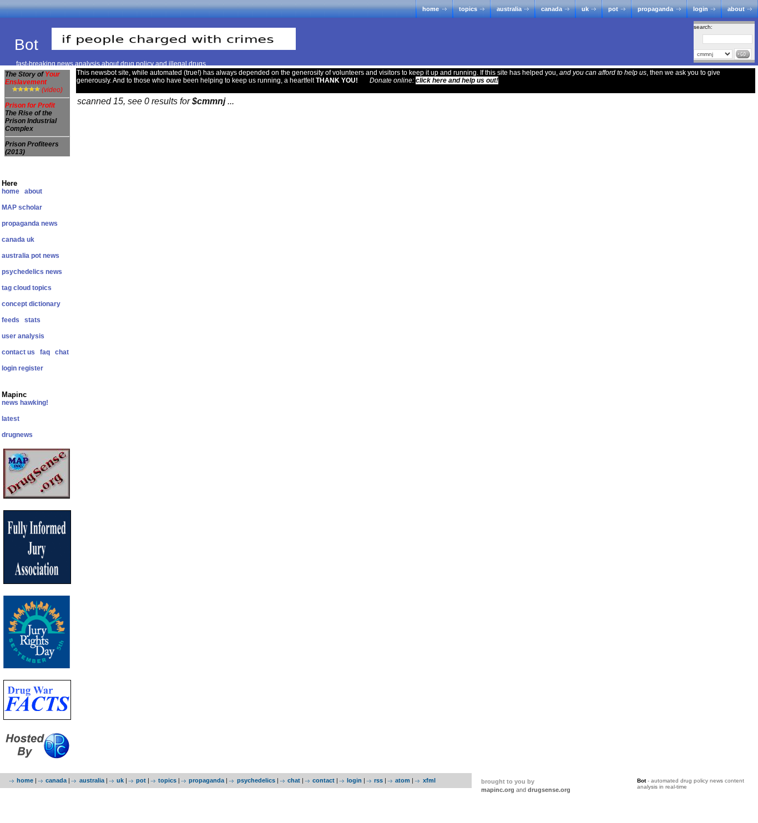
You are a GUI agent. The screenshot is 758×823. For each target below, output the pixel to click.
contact (323, 780)
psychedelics (256, 780)
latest (10, 419)
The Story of (32, 78)
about (736, 9)
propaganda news (30, 223)
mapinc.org (497, 789)
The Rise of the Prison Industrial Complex (31, 121)
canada (551, 9)
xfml (429, 780)
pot (613, 9)
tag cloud (16, 288)
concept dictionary (31, 304)
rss (378, 780)
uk (585, 9)
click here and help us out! (457, 80)
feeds (10, 320)
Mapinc (14, 394)
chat (62, 352)
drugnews (17, 435)
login (700, 9)
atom (402, 780)
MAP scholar (22, 207)
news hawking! (25, 403)
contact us (18, 352)
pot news (45, 256)
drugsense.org (549, 789)
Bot (28, 44)
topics (468, 9)
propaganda (655, 9)
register (30, 368)
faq (45, 352)
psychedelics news (32, 272)
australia (509, 9)
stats (32, 320)
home (430, 9)
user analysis (23, 336)
